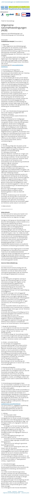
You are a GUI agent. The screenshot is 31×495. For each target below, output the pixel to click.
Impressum (14, 491)
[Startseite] (15, 11)
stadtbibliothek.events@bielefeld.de (10, 404)
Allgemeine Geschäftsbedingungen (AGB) (11, 492)
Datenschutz (20, 491)
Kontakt (9, 491)
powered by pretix (25, 492)
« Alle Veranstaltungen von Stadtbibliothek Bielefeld (15, 2)
